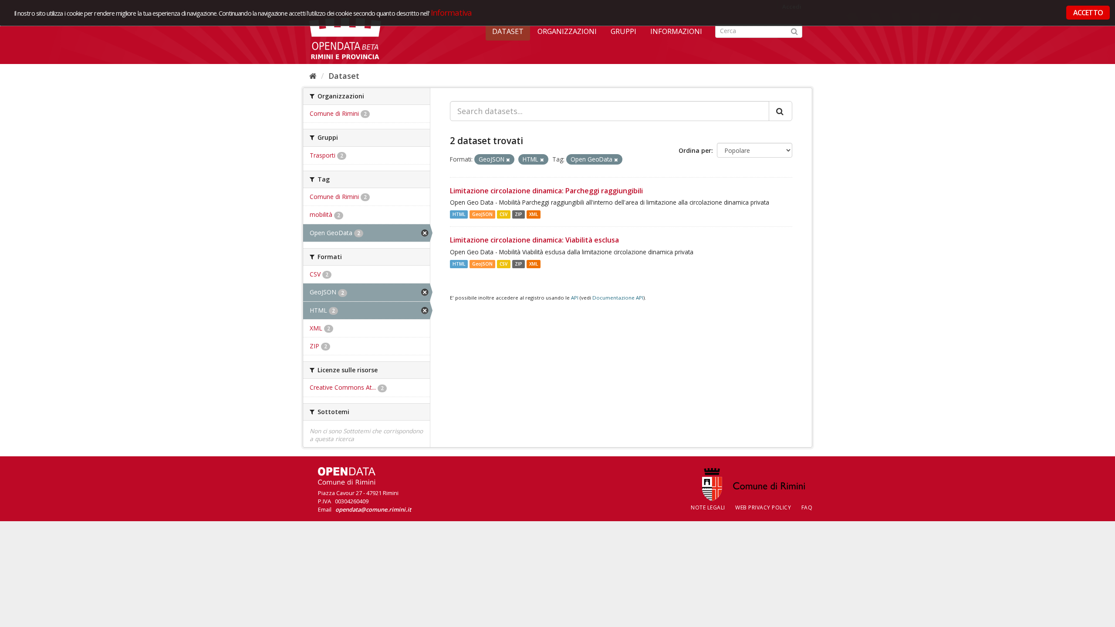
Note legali (708, 507)
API (574, 297)
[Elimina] (508, 159)
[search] (780, 111)
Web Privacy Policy (763, 507)
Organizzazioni (567, 31)
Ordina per (695, 150)
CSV (503, 214)
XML (533, 214)
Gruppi (623, 31)
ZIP (518, 214)
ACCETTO (1088, 12)
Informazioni (676, 31)
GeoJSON (482, 214)
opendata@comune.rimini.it (373, 509)
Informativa (451, 12)
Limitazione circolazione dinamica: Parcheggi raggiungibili (546, 191)
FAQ (807, 507)
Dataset (508, 31)
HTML (459, 214)
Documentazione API (617, 297)
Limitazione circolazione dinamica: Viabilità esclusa (534, 240)
